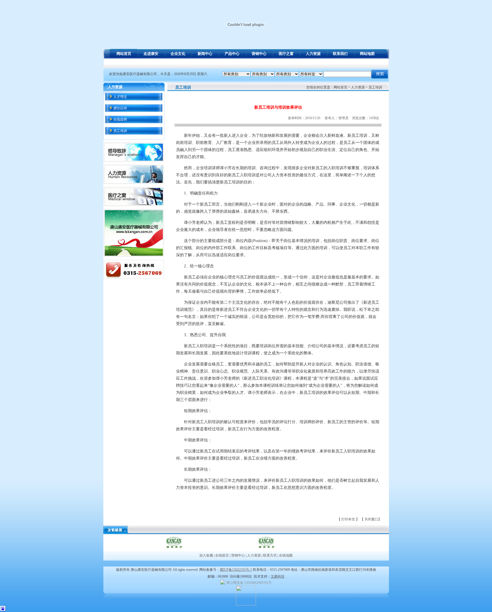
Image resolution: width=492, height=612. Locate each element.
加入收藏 (206, 555)
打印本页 (348, 519)
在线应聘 (120, 119)
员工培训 (120, 131)
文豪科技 (277, 576)
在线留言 (222, 555)
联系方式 (270, 555)
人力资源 (254, 555)
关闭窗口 (371, 519)
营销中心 (238, 555)
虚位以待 (120, 108)
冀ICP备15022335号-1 (236, 570)
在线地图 (285, 555)
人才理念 (120, 97)
